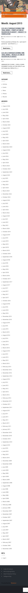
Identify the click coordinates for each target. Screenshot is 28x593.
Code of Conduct (8, 569)
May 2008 (5, 495)
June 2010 (5, 451)
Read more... (7, 48)
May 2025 (5, 137)
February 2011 (7, 426)
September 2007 (7, 520)
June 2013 (5, 357)
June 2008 (5, 492)
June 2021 (5, 222)
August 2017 (6, 285)
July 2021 (5, 219)
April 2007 (6, 536)
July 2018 (5, 263)
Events (4, 87)
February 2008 (7, 504)
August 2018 (6, 260)
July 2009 (5, 467)
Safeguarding (7, 576)
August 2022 (6, 200)
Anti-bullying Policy (9, 571)
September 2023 (7, 172)
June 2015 (5, 329)
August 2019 (6, 235)
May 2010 (5, 454)
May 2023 (5, 184)
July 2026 (5, 109)
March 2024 (6, 165)
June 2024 (5, 156)
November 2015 (7, 319)
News (4, 90)
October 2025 (6, 125)
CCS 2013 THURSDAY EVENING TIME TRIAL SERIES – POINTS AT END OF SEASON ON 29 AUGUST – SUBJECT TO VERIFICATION (13, 31)
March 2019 (6, 250)
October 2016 (6, 300)
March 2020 (6, 228)
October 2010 (6, 439)
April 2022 (6, 209)
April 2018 (6, 272)
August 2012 (6, 379)
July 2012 (5, 382)
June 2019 (5, 241)
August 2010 (6, 445)
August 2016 (6, 304)
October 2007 (6, 517)
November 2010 (7, 435)
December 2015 (7, 316)
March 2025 (6, 144)
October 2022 (6, 197)
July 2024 (5, 153)
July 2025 (5, 131)
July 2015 (5, 326)
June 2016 (5, 310)
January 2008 (6, 508)
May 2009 (5, 473)
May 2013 (5, 360)
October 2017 (6, 278)
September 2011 (7, 407)
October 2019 (6, 231)
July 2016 (5, 307)
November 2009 (7, 464)
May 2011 (5, 420)
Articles (5, 84)
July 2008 (5, 489)
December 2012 (7, 370)
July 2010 (5, 448)
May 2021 (5, 225)
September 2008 (7, 483)
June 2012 (5, 385)
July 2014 (5, 338)
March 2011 (6, 423)
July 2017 (5, 288)
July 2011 (5, 413)
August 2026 (6, 106)
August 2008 (6, 486)
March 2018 (6, 275)
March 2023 (6, 191)
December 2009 (7, 461)
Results (5, 97)
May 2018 (5, 269)
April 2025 (6, 140)
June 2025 (5, 134)
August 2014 (6, 335)
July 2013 (5, 354)
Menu (3, 16)
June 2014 (5, 341)
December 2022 (7, 194)
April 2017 (6, 297)
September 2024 (7, 147)
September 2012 (7, 376)
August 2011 (6, 410)
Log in (4, 558)
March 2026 (6, 122)
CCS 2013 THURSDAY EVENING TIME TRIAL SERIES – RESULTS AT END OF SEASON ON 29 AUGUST (12, 54)
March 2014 (6, 348)
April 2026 (6, 118)
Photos (5, 93)
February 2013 (7, 366)
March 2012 (6, 395)
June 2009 (5, 470)
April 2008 (6, 498)
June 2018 (5, 266)
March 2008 (6, 501)
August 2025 (6, 128)
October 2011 (6, 404)
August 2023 (6, 175)
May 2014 (5, 344)
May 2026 (5, 115)
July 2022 (5, 203)
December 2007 (7, 511)
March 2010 (6, 457)
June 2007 (5, 530)
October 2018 (6, 253)
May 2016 (5, 313)
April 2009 (6, 476)
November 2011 (7, 401)
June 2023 (5, 181)
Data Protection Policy (10, 574)
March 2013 (6, 363)
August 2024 (6, 150)
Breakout (13, 583)
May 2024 (5, 159)
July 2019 (5, 238)
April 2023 (6, 187)
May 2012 (5, 388)
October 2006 (6, 545)
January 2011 (6, 429)
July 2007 (5, 526)
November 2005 (7, 548)
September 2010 (7, 442)
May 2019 (5, 244)
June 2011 (5, 417)
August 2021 (6, 216)
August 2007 (6, 523)
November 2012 (7, 373)
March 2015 (6, 332)
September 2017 (7, 282)
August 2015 (6, 322)
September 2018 (7, 257)
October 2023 (6, 169)
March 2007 (6, 539)
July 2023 (5, 178)
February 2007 (7, 542)
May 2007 (5, 533)
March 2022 (6, 213)
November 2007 (7, 514)
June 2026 (5, 112)
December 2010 (7, 432)
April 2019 (6, 247)
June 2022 (5, 206)
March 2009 (6, 479)
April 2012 (6, 391)
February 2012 (7, 398)
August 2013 (6, 351)
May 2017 (5, 294)
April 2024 (6, 162)
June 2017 (5, 291)
